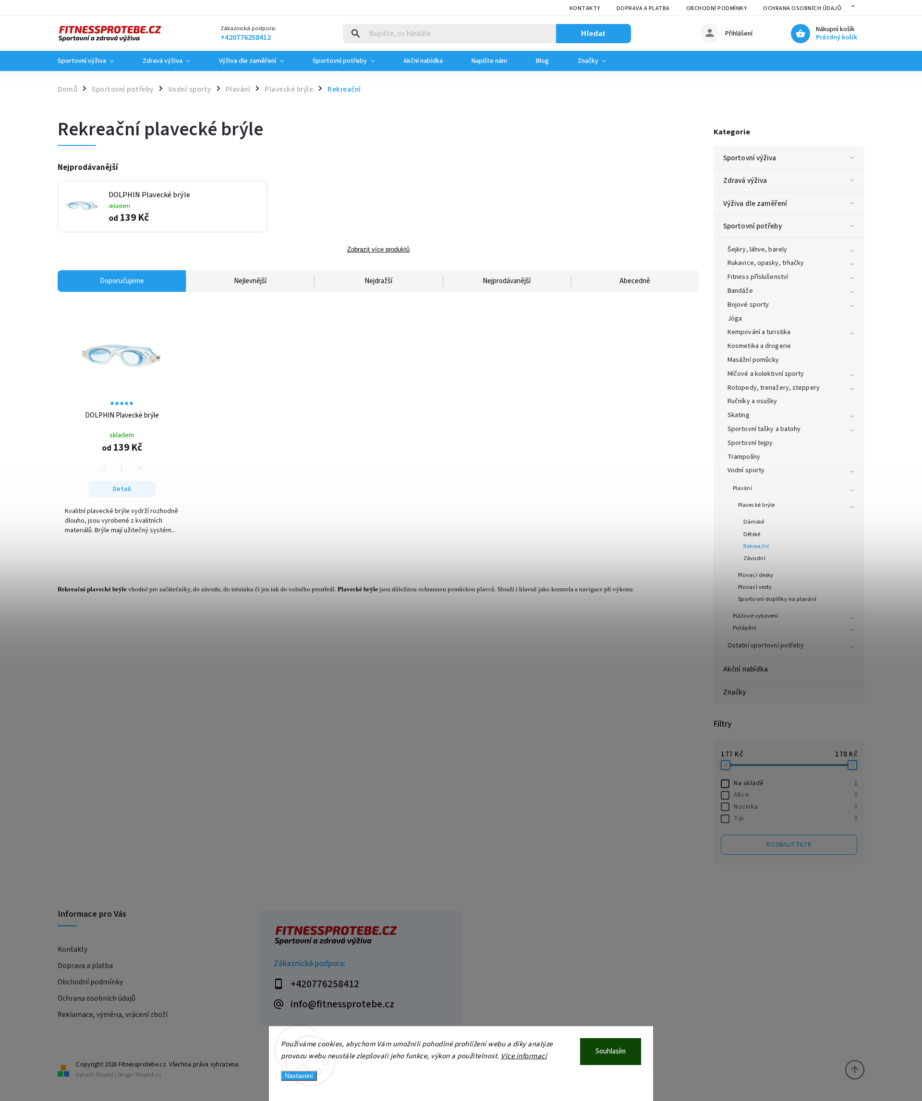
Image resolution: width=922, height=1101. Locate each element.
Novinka (795, 807)
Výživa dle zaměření (755, 203)
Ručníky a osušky (752, 401)
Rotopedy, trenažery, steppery (774, 388)
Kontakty (585, 8)
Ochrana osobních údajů (802, 8)
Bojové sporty (748, 305)
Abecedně (634, 281)
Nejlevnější (250, 281)
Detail (122, 489)
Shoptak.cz (148, 1075)
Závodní (754, 558)
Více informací (524, 1056)
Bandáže (740, 291)
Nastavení (299, 1075)
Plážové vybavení (755, 615)
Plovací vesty (755, 587)
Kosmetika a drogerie (759, 346)
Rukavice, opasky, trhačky (766, 263)
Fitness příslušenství (758, 277)
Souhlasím (610, 1051)
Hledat (593, 33)
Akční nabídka (745, 669)
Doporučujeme (122, 281)
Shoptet (105, 1075)
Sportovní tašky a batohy (764, 429)
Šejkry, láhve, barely (757, 249)
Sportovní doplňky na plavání (777, 599)
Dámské (753, 521)
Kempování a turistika (759, 332)
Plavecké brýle (756, 505)
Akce (795, 795)
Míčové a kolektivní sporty (766, 374)
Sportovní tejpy (750, 443)
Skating (739, 415)
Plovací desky (755, 575)
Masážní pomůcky (753, 360)
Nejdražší (378, 281)
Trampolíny (744, 457)
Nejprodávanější (507, 281)
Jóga (735, 318)
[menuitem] (93, 61)
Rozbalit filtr (789, 845)
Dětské (752, 534)
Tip (795, 818)
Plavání (742, 488)
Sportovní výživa (749, 158)
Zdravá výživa (745, 180)
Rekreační (756, 546)
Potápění (744, 627)
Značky (734, 692)
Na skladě (795, 783)
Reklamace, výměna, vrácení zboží (113, 1014)
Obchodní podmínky (716, 8)
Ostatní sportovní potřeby (766, 645)
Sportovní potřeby (752, 226)
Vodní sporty (746, 470)
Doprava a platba (643, 8)
